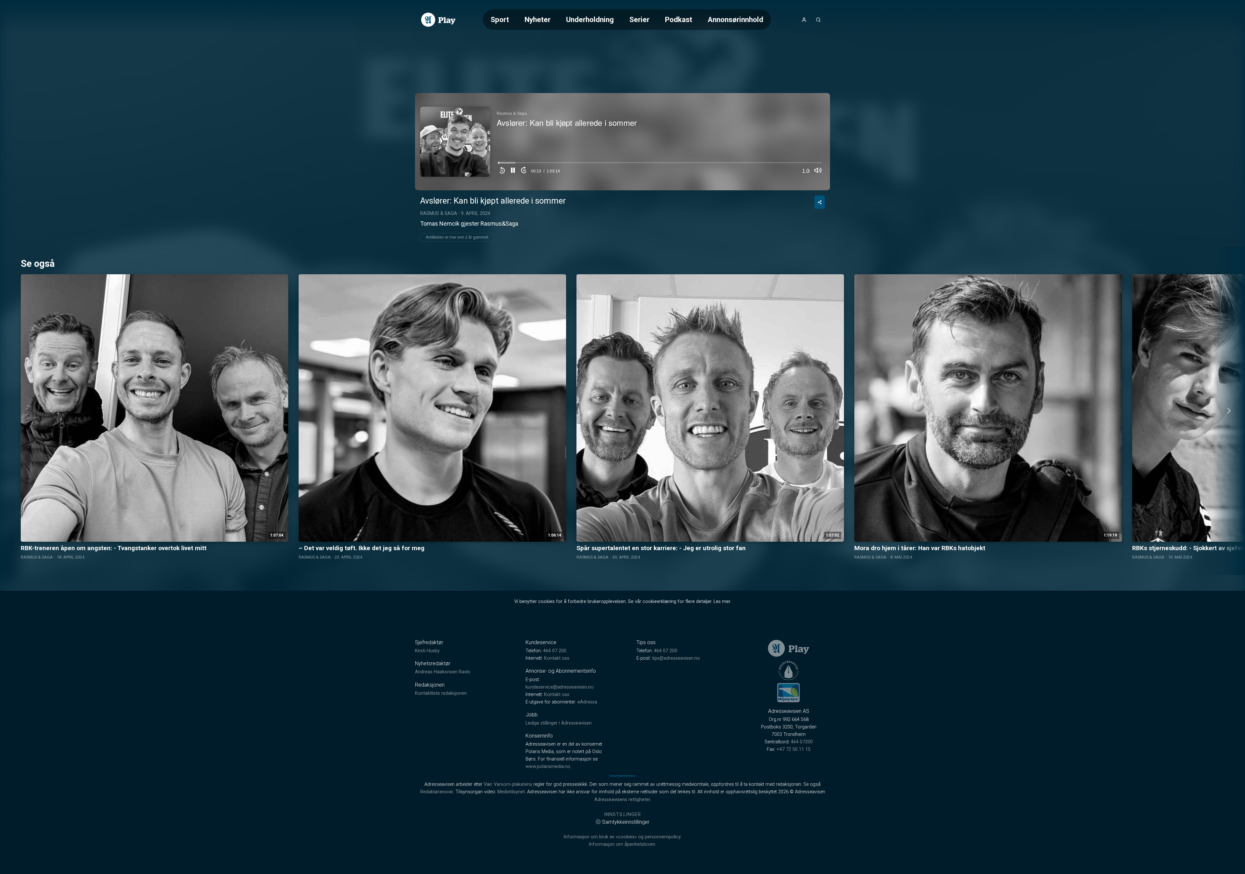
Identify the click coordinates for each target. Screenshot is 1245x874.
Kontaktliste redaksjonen (441, 693)
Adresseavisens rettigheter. (622, 799)
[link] (438, 20)
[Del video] (819, 202)
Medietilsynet (511, 792)
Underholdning (590, 19)
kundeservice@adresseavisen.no (560, 687)
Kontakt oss (556, 658)
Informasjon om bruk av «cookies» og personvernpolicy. (622, 837)
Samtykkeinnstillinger (625, 822)
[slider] (660, 164)
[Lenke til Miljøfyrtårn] (788, 692)
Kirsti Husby (427, 651)
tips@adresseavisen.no (676, 658)
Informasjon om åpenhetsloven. (622, 844)
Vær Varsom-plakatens (508, 784)
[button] (513, 171)
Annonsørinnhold (735, 19)
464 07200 (802, 742)
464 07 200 (554, 651)
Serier (639, 19)
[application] (622, 141)
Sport (500, 19)
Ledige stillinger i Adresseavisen (559, 723)
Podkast (678, 19)
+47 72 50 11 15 (794, 749)
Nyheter (538, 19)
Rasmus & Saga (438, 213)
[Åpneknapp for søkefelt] (818, 19)
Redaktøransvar (436, 792)
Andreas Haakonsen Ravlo (442, 672)
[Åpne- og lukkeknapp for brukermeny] (804, 19)
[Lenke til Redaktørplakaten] (788, 670)
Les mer (722, 601)
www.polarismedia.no (548, 766)
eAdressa (587, 702)
